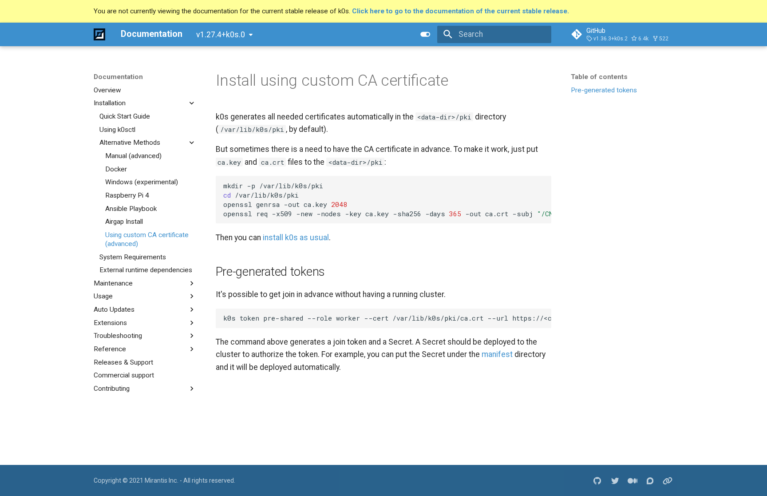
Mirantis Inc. (161, 480)
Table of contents (599, 77)
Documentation (118, 77)
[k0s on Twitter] (615, 480)
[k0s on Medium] (632, 480)
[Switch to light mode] (425, 34)
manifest (497, 354)
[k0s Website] (668, 480)
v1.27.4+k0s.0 (220, 34)
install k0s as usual (296, 237)
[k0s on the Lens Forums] (650, 480)
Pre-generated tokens (604, 90)
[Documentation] (99, 34)
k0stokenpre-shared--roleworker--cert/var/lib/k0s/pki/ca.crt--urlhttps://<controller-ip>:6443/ (387, 317)
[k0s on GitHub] (597, 480)
